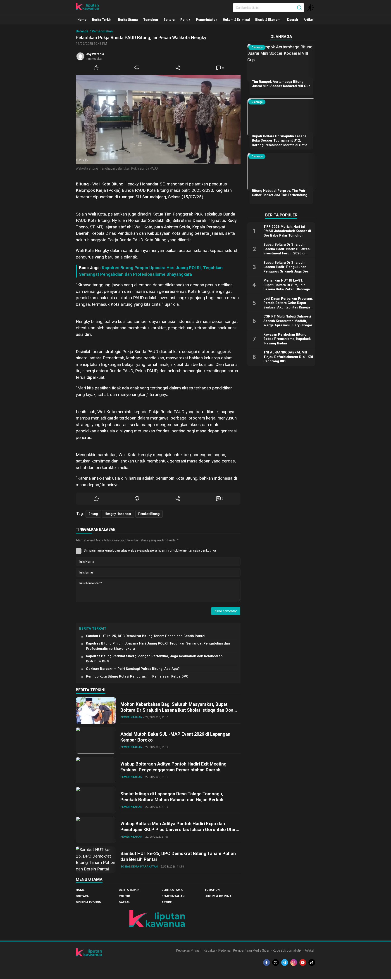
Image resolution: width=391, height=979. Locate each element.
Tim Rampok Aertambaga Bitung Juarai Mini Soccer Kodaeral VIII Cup (281, 84)
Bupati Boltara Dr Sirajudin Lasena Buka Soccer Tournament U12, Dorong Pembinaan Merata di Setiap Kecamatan (280, 143)
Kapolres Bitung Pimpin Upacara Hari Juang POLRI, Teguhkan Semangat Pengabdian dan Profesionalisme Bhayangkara (158, 646)
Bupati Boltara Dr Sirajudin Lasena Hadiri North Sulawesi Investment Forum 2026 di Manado (286, 251)
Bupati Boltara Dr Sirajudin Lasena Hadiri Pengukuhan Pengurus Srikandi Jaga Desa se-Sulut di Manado (286, 269)
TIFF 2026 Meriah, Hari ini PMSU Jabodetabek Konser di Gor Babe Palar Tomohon (287, 231)
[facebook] (266, 962)
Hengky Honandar (118, 514)
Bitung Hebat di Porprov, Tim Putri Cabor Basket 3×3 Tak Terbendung (279, 193)
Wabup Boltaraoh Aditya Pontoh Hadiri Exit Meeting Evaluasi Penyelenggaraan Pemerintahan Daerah (173, 767)
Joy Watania (95, 54)
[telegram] (284, 962)
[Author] (80, 56)
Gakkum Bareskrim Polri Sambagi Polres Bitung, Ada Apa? (133, 669)
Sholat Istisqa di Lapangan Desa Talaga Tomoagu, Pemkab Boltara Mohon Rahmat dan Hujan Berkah (171, 796)
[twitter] (275, 962)
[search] (299, 7)
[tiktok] (311, 962)
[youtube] (302, 962)
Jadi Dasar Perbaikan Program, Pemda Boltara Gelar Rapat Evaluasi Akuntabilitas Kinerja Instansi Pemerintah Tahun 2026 (288, 307)
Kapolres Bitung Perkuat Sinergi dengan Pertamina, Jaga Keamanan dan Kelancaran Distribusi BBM (154, 658)
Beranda (82, 31)
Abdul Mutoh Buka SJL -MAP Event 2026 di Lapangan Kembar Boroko (175, 737)
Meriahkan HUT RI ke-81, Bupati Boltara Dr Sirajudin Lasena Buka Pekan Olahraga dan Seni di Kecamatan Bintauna (286, 289)
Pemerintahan (102, 31)
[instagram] (293, 962)
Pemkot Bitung (149, 514)
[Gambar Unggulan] (158, 119)
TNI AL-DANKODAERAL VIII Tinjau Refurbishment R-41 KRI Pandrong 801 (288, 356)
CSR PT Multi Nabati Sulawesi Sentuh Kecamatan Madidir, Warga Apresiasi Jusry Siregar (287, 320)
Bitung (93, 514)
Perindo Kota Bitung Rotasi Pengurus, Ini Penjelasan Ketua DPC (137, 676)
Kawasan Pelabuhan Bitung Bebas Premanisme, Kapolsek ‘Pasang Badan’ (287, 338)
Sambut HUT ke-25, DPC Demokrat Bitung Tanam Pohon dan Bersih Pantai (145, 636)
